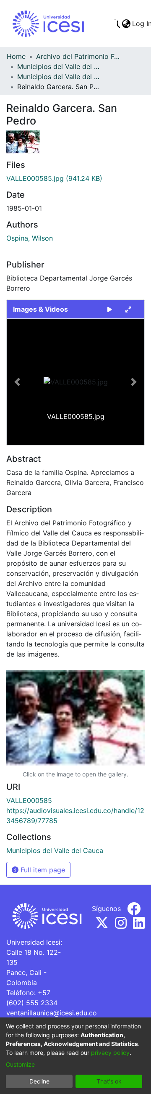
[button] (17, 382)
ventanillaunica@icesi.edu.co (51, 1013)
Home (16, 56)
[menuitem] (126, 24)
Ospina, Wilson (29, 238)
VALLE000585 (29, 800)
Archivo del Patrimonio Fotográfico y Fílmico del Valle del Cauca (78, 56)
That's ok (109, 1081)
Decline (39, 1081)
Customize (20, 1064)
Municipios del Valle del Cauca (59, 66)
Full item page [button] (41, 870)
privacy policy (110, 1052)
